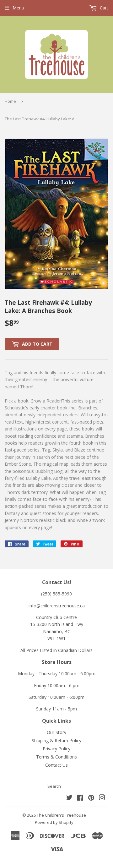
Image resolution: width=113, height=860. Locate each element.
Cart (103, 8)
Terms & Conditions (56, 757)
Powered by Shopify (54, 822)
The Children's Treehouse (61, 815)
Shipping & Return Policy (56, 740)
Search (54, 786)
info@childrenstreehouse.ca (57, 606)
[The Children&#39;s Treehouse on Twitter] (69, 798)
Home (10, 101)
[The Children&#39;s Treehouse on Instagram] (102, 798)
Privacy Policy (56, 749)
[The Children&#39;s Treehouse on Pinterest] (91, 798)
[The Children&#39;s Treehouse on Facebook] (80, 798)
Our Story (56, 732)
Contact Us (56, 765)
